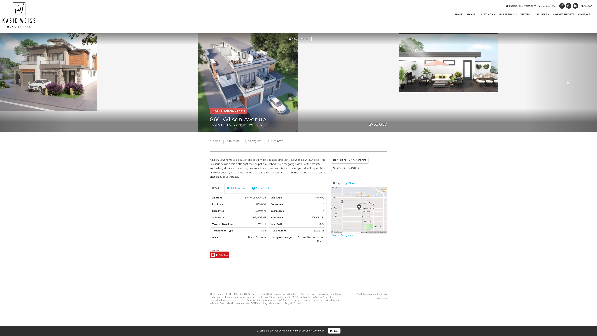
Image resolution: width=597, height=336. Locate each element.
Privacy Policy (381, 298)
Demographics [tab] (264, 188)
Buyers (526, 14)
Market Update (563, 14)
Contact (584, 14)
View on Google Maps (343, 235)
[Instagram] (569, 6)
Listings (487, 14)
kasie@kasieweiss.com (522, 6)
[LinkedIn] (575, 6)
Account (589, 6)
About (471, 14)
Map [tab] (338, 183)
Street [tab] (351, 183)
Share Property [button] (347, 167)
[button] (36, 82)
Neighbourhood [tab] (238, 188)
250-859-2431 (548, 6)
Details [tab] (218, 188)
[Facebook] (562, 6)
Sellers (542, 14)
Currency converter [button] (351, 160)
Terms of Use (298, 330)
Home (459, 14)
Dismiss (334, 331)
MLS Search (507, 14)
